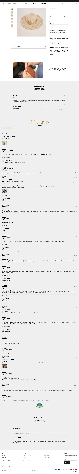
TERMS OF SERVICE (47, 457)
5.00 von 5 (42, 88)
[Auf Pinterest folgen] (7, 466)
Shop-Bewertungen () (17, 127)
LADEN (3, 3)
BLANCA (5, 176)
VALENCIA (6, 195)
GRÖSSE (19, 3)
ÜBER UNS (15, 3)
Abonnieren (67, 462)
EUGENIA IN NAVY (7, 157)
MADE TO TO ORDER (26, 460)
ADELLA (5, 133)
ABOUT (3, 455)
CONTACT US (24, 458)
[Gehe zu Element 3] (12, 15)
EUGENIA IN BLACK (7, 254)
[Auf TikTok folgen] (9, 466)
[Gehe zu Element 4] (12, 19)
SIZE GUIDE (4, 457)
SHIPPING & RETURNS (6, 460)
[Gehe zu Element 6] (12, 25)
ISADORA (5, 225)
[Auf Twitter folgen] (2, 466)
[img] (15, 95)
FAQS (3, 458)
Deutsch (11, 470)
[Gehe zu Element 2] (12, 12)
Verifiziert (39, 125)
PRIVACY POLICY (47, 455)
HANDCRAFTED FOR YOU (26, 455)
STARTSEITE (9, 3)
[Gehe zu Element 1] (12, 9)
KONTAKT (25, 3)
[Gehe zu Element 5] (12, 22)
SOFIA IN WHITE (7, 235)
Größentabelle (65, 16)
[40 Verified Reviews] (39, 409)
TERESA (5, 215)
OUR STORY (51, 75)
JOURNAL (24, 457)
